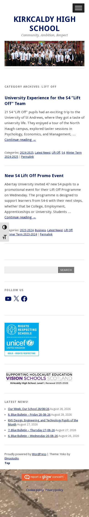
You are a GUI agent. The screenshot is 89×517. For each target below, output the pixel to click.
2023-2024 (27, 230)
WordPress (39, 454)
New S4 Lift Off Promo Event (34, 175)
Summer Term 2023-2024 (21, 234)
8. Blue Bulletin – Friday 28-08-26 (29, 414)
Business (40, 230)
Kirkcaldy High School (44, 24)
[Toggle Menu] (78, 8)
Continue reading (20, 140)
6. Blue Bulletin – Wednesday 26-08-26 (33, 436)
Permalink (27, 156)
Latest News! (42, 152)
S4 (63, 152)
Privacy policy (54, 490)
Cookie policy (35, 490)
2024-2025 (27, 152)
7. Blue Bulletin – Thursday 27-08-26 (31, 430)
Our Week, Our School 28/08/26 (28, 409)
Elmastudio (12, 458)
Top (7, 463)
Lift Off (56, 152)
